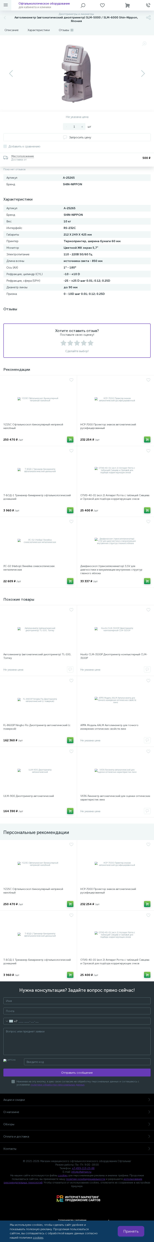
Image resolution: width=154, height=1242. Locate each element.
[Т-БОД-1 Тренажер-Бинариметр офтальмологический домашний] (38, 470)
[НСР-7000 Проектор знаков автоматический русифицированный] (115, 399)
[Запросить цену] (70, 669)
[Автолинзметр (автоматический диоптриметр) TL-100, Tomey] (38, 629)
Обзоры (8, 1124)
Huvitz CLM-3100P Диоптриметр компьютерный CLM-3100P (113, 656)
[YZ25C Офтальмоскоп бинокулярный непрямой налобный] (38, 399)
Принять (131, 1231)
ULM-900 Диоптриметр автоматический (28, 796)
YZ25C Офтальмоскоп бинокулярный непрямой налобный (33, 426)
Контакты (9, 1148)
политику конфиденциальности (85, 1179)
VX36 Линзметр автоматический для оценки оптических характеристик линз (115, 797)
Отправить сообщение (77, 1072)
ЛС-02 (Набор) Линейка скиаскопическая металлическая (28, 568)
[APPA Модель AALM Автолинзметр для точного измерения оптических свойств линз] (115, 700)
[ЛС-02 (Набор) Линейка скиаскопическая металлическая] (38, 541)
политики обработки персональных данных (58, 1084)
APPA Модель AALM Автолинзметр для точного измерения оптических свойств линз (109, 727)
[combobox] (10, 1021)
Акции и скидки (14, 1100)
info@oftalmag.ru (81, 1171)
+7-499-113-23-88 (83, 1168)
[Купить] (70, 439)
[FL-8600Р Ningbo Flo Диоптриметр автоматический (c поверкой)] (38, 700)
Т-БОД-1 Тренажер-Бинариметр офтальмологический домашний (37, 497)
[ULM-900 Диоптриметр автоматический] (38, 771)
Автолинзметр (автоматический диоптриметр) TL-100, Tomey (37, 656)
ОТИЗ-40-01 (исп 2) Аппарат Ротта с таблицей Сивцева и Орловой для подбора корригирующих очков (114, 497)
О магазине (11, 1112)
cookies (63, 1175)
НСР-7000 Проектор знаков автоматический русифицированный (108, 426)
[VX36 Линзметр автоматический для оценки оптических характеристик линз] (115, 771)
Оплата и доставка (16, 1136)
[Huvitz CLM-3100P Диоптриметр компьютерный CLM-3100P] (115, 629)
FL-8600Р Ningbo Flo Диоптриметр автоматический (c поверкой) (36, 727)
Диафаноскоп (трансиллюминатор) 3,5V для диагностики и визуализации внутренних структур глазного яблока (111, 570)
